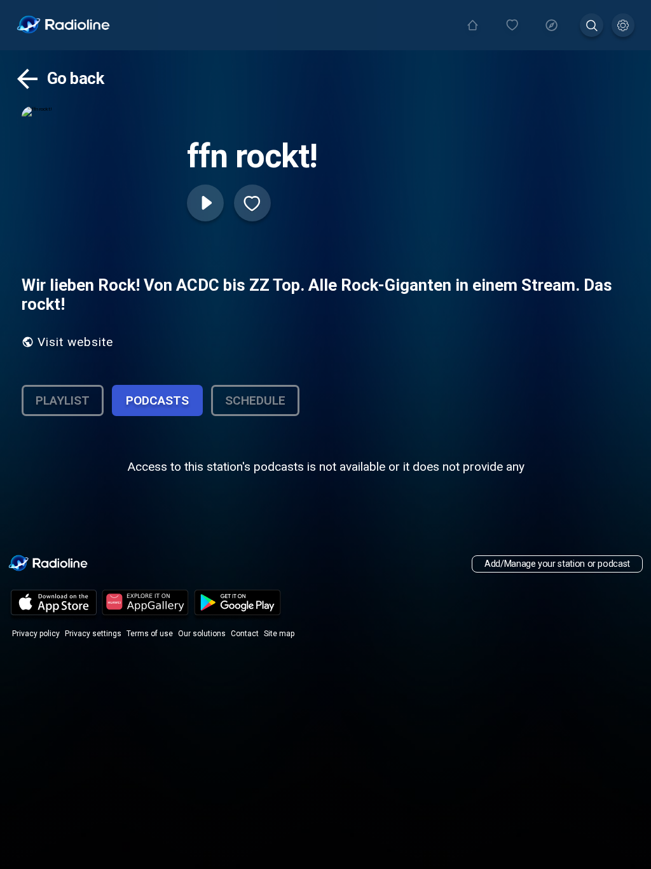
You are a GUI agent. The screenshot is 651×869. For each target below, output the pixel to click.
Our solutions (202, 633)
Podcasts (157, 400)
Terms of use (150, 633)
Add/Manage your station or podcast (557, 564)
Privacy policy (36, 633)
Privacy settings (93, 633)
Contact (245, 633)
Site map (279, 633)
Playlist (63, 400)
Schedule (255, 400)
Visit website (75, 342)
